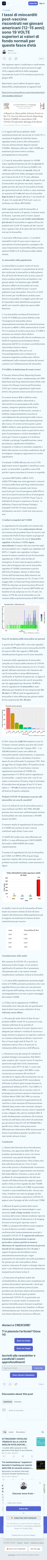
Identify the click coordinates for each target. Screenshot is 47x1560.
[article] (23, 1447)
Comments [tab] (7, 1402)
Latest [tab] (11, 1432)
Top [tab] (4, 1432)
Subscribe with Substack (25, 1518)
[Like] (4, 58)
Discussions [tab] (20, 1432)
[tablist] (12, 1401)
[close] (40, 1483)
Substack (11, 1555)
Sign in (42, 3)
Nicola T (11, 50)
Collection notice (37, 1543)
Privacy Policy (27, 1528)
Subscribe (33, 3)
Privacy (20, 1543)
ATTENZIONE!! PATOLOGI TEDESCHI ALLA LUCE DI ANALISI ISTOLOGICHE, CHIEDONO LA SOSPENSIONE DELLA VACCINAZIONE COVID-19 (17, 1442)
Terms (26, 1543)
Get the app (35, 1549)
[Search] (42, 1432)
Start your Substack (17, 1549)
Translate (7, 10)
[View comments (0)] (10, 58)
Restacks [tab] (17, 1402)
